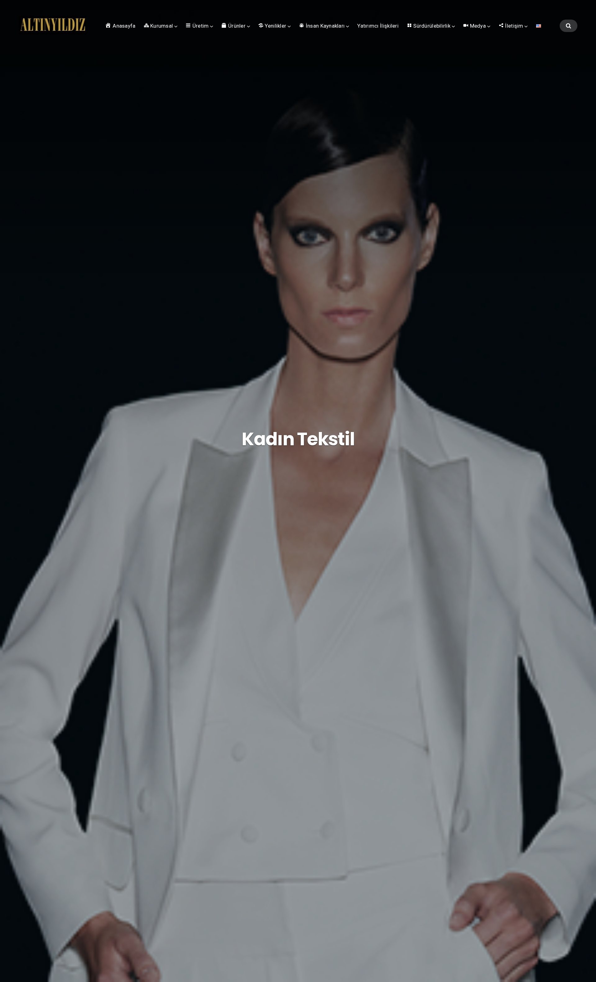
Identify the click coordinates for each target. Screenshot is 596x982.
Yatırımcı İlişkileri (378, 26)
